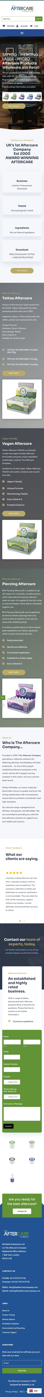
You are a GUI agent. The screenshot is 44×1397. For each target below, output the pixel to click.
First (5, 1046)
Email (7, 1052)
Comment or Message (14, 1104)
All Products (22, 270)
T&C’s (22, 1391)
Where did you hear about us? (11, 1090)
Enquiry (7, 1077)
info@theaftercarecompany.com (23, 1287)
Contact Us (22, 1211)
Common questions (23, 1021)
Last (24, 1046)
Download (22, 249)
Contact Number (11, 1064)
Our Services (14, 106)
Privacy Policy (11, 1391)
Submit (8, 1126)
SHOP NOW (14, 373)
